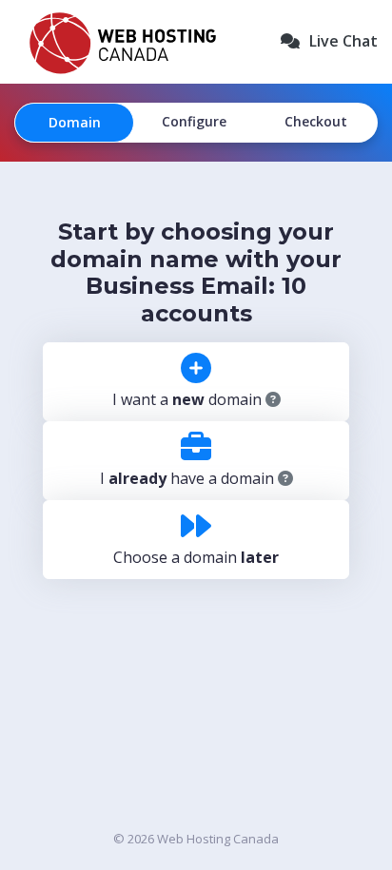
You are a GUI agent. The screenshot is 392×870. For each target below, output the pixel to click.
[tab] (196, 391)
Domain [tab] (75, 122)
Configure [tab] (194, 121)
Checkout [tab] (315, 121)
